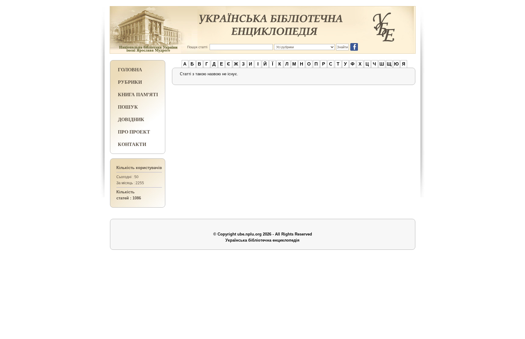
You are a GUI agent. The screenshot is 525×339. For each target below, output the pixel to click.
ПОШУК (128, 106)
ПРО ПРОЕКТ (134, 131)
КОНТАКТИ (132, 144)
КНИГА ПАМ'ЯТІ (138, 94)
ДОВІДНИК (131, 119)
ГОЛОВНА (130, 69)
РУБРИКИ (130, 81)
